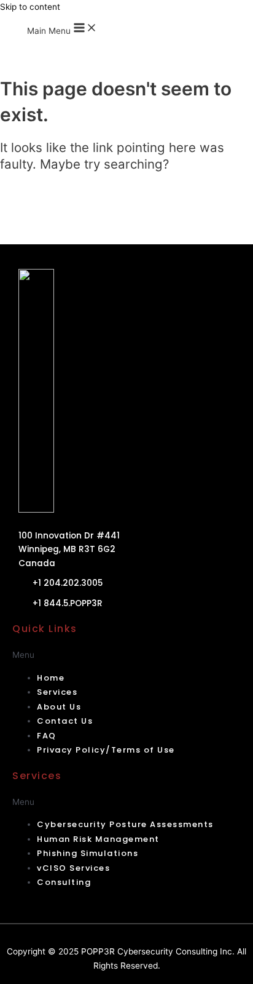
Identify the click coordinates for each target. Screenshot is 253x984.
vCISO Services (73, 868)
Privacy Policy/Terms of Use (106, 750)
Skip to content (30, 7)
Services (57, 692)
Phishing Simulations (87, 853)
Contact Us (65, 721)
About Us (59, 707)
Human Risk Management (98, 839)
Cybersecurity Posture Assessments (125, 824)
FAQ (46, 736)
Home (50, 678)
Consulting (64, 882)
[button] (126, 655)
